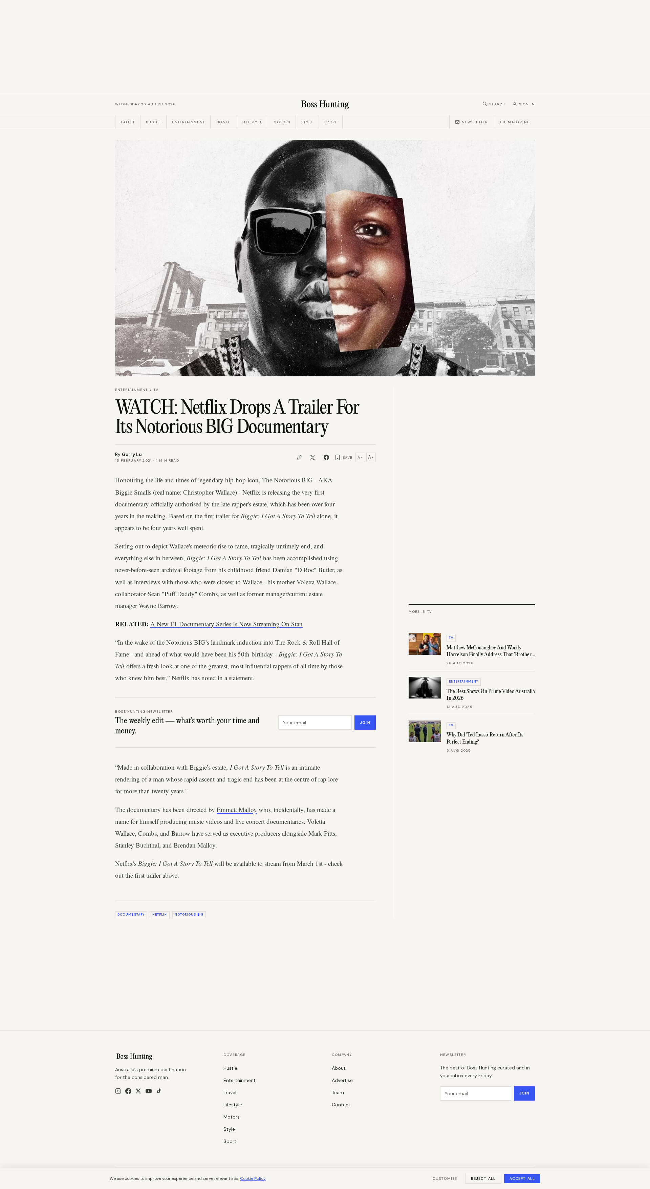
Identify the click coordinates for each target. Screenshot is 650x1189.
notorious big (189, 915)
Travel (223, 122)
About (339, 1068)
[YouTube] (148, 1091)
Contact (341, 1105)
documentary (131, 915)
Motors (282, 122)
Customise (445, 1178)
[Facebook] (128, 1091)
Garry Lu (132, 454)
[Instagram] (118, 1091)
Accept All (522, 1178)
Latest (128, 122)
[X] (138, 1091)
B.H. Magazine (514, 122)
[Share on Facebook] (326, 457)
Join (365, 722)
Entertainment (188, 122)
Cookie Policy (253, 1178)
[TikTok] (159, 1091)
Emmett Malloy (237, 809)
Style (307, 122)
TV (156, 390)
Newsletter (475, 122)
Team (338, 1092)
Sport (330, 122)
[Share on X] (312, 457)
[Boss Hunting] (325, 104)
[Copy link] (299, 457)
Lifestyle (252, 122)
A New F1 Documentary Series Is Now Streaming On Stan (226, 624)
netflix (159, 915)
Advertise (342, 1080)
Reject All (483, 1178)
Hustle (153, 122)
